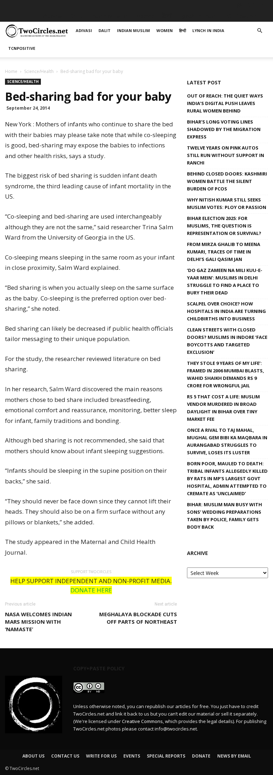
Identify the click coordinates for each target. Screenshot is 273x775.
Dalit (76, 15)
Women (145, 15)
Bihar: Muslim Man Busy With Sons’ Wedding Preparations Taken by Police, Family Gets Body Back (224, 515)
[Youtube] (262, 5)
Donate (201, 756)
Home (11, 71)
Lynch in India (197, 15)
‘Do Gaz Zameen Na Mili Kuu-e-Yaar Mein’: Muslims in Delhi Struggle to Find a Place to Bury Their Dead (224, 281)
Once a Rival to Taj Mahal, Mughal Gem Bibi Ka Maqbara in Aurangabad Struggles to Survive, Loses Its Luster (227, 441)
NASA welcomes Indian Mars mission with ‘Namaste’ (38, 622)
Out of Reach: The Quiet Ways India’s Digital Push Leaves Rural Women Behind (225, 103)
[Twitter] (251, 5)
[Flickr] (227, 5)
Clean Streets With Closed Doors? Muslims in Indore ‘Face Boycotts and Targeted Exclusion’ (227, 340)
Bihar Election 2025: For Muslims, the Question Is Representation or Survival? (224, 225)
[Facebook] (215, 5)
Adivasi (53, 15)
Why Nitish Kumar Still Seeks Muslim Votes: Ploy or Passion (226, 203)
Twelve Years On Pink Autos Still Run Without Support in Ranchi (225, 155)
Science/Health (39, 71)
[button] (259, 30)
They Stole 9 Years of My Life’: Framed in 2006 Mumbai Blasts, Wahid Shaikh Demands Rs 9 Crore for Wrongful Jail (225, 374)
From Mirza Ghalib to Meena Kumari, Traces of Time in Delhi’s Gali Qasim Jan (223, 251)
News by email (234, 756)
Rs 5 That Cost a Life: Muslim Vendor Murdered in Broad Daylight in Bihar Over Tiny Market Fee (223, 407)
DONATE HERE (91, 590)
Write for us (101, 756)
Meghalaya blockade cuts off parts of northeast (138, 618)
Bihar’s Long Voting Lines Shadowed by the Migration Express (224, 129)
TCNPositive (240, 15)
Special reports (166, 756)
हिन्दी (166, 15)
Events (131, 756)
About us (33, 756)
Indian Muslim (109, 15)
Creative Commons (142, 721)
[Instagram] (239, 5)
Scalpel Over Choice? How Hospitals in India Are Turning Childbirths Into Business (226, 311)
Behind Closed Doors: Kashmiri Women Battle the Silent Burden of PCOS (227, 181)
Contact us (65, 756)
